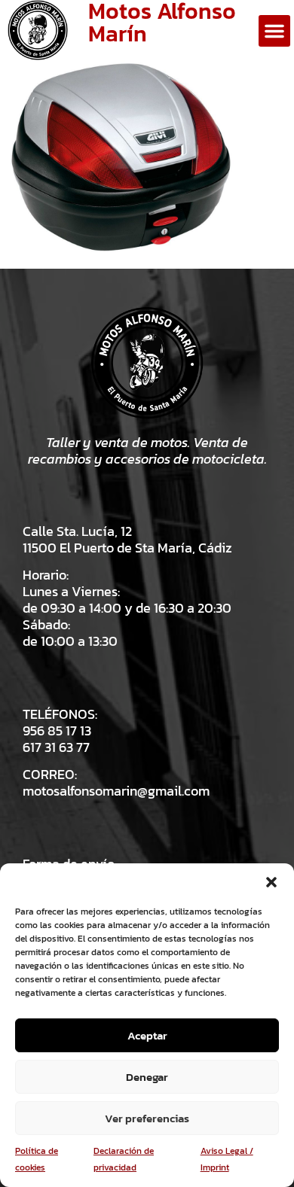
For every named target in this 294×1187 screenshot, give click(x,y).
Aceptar (147, 1035)
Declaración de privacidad (123, 1159)
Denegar (147, 1076)
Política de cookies (36, 1159)
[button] (271, 882)
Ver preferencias (147, 1118)
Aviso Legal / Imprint (227, 1159)
